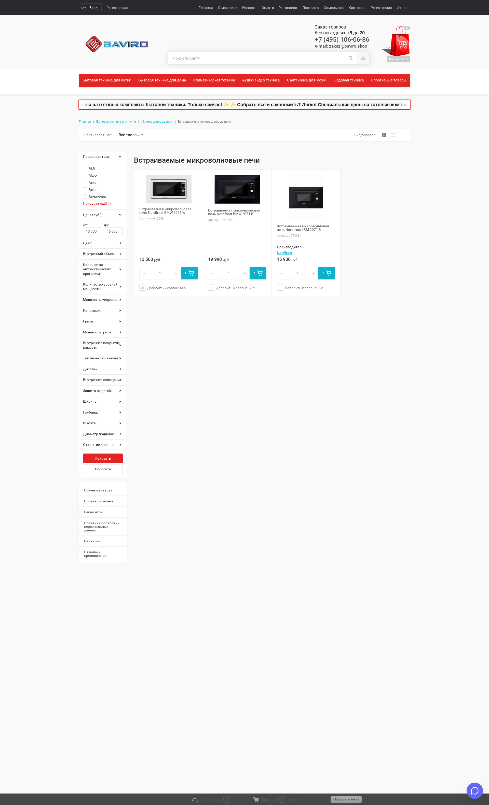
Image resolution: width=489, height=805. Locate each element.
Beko (93, 190)
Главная (206, 8)
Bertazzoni (97, 197)
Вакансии (92, 541)
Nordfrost (284, 253)
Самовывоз (334, 8)
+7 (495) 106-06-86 (342, 39)
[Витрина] (384, 135)
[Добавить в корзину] (189, 273)
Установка (288, 8)
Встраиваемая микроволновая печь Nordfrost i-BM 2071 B (303, 228)
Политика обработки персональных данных (101, 526)
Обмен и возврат (98, 490)
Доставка (310, 8)
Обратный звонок (99, 501)
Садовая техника (349, 80)
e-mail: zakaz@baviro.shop (341, 46)
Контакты (357, 8)
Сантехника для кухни (306, 80)
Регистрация (117, 8)
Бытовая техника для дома (162, 80)
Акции (402, 8)
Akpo (93, 175)
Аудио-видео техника (261, 80)
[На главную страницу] (117, 44)
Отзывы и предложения (95, 554)
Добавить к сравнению (166, 288)
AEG (92, 168)
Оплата (268, 8)
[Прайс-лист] (403, 135)
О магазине (227, 8)
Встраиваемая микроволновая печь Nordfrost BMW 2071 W (165, 211)
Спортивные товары (388, 80)
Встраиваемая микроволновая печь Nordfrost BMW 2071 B (234, 212)
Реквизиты (93, 512)
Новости (249, 8)
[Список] (393, 135)
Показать (103, 458)
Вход (93, 8)
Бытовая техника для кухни (107, 80)
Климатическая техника (214, 80)
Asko (93, 182)
